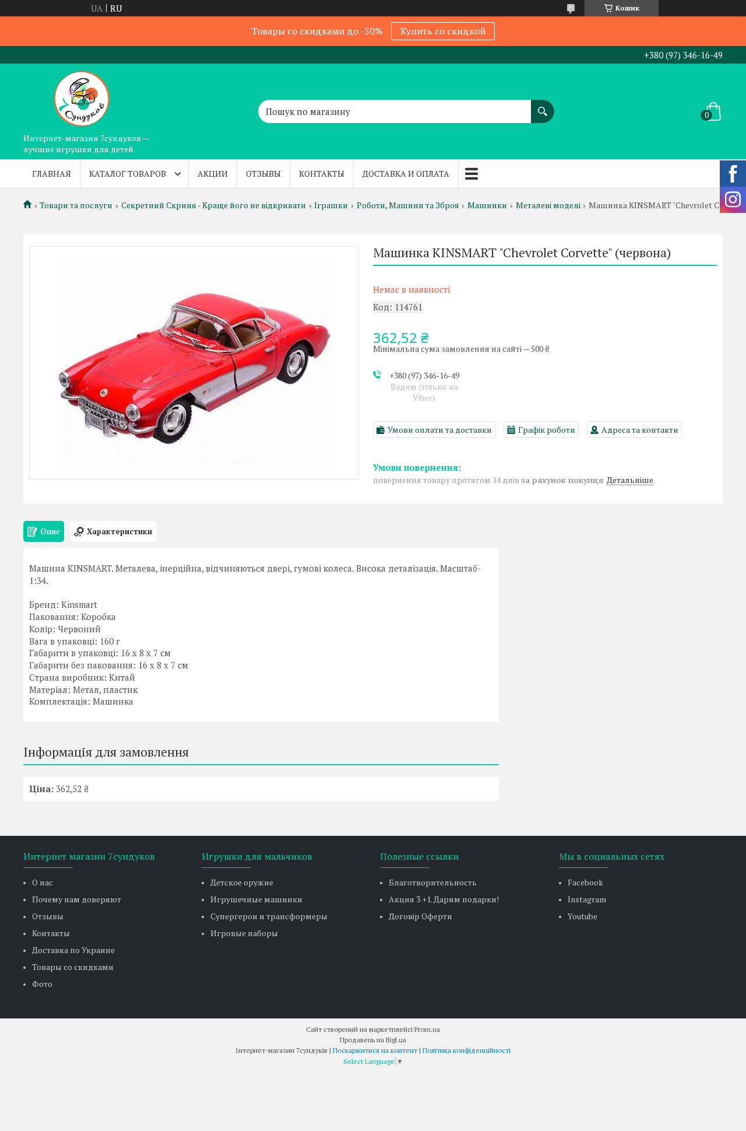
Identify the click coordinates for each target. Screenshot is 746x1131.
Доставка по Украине (73, 949)
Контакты (321, 173)
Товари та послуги (76, 205)
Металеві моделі (548, 205)
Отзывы (263, 173)
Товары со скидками (73, 966)
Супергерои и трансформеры (269, 916)
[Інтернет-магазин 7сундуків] (81, 96)
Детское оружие (241, 882)
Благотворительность (433, 882)
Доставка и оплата (406, 173)
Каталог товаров (127, 173)
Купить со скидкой (442, 30)
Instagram (587, 899)
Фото (42, 983)
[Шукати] (542, 105)
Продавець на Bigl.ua (373, 1039)
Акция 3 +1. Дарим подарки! (444, 899)
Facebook (585, 882)
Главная (51, 173)
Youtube (582, 916)
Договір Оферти (420, 916)
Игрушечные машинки (256, 899)
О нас (42, 882)
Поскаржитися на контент (375, 1050)
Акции (213, 173)
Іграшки (331, 205)
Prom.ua (427, 1029)
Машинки (487, 205)
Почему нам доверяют (76, 899)
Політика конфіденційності (467, 1050)
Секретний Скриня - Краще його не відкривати (213, 205)
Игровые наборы (244, 933)
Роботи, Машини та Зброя (408, 205)
